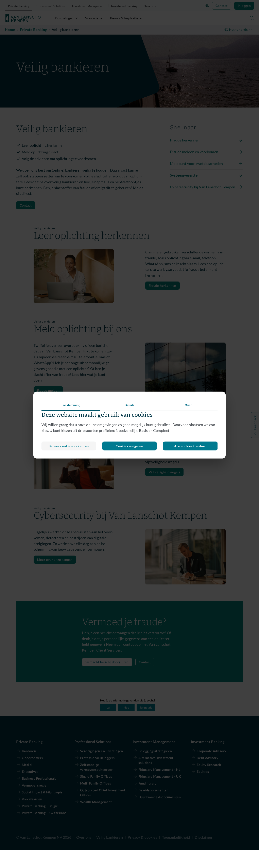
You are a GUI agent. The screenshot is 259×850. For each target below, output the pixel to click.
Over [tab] (188, 405)
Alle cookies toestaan (190, 446)
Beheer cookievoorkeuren (69, 446)
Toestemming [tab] (70, 405)
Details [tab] (130, 405)
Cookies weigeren (129, 446)
